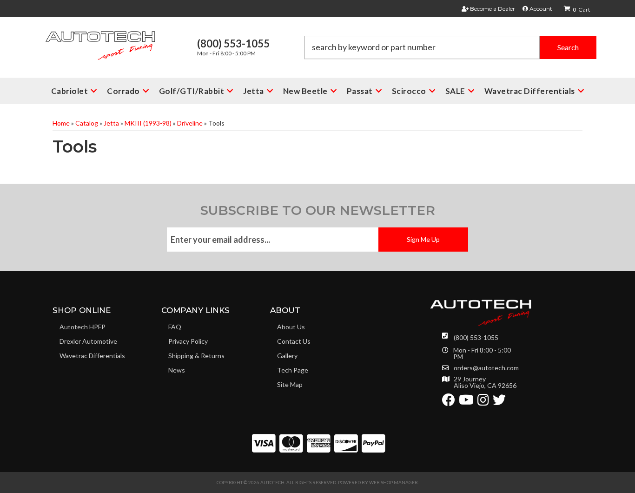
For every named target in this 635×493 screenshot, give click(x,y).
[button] (450, 47)
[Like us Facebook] (448, 402)
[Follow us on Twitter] (499, 402)
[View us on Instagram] (483, 402)
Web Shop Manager (393, 482)
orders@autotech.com (486, 368)
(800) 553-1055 (476, 337)
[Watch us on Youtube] (466, 402)
